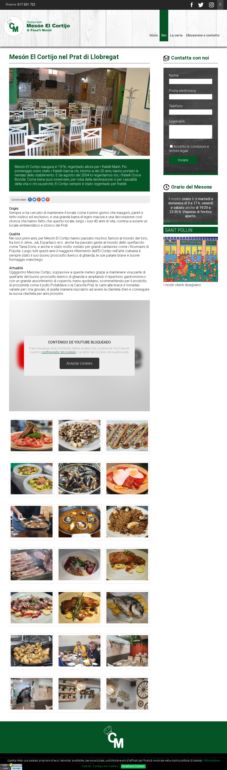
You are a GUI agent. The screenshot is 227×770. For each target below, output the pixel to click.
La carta (176, 35)
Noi (163, 35)
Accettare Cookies (133, 766)
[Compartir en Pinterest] (48, 199)
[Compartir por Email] (43, 199)
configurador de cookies (58, 352)
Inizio (154, 35)
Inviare (183, 160)
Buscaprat (17, 768)
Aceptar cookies (79, 363)
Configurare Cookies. (106, 766)
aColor (5, 768)
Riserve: (20, 4)
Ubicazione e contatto (202, 35)
